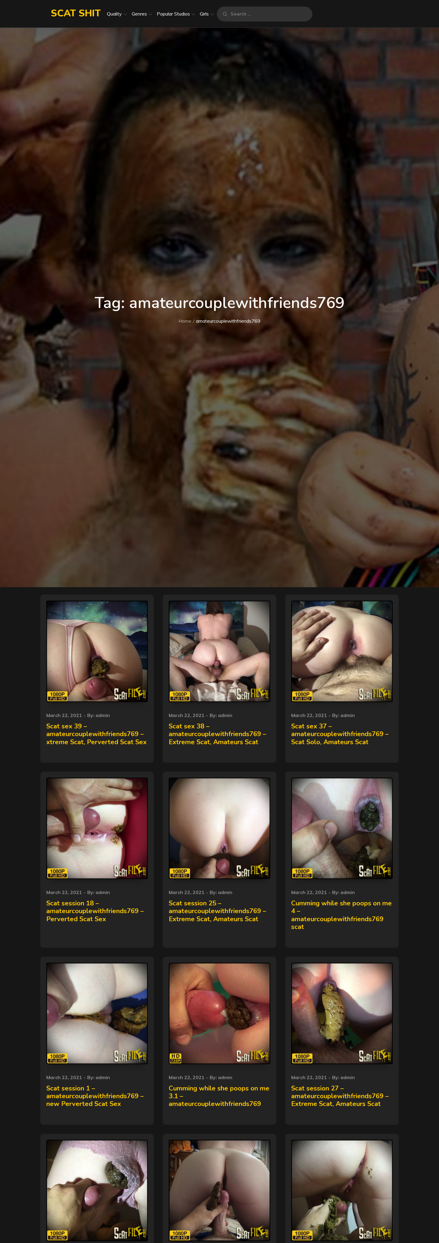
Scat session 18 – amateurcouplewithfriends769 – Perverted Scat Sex (95, 911)
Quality (114, 14)
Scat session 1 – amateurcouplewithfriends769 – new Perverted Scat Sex (95, 1096)
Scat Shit (76, 13)
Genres (139, 14)
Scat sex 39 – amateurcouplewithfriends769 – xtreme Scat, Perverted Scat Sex (96, 734)
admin (103, 715)
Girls (204, 14)
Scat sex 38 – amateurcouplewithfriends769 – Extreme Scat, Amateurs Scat (217, 734)
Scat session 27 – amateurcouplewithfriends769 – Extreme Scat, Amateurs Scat (340, 1096)
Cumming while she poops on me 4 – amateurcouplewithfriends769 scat (341, 915)
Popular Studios (173, 14)
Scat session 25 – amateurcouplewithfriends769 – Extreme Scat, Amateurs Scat (217, 911)
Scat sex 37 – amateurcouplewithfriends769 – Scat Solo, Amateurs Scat (340, 734)
